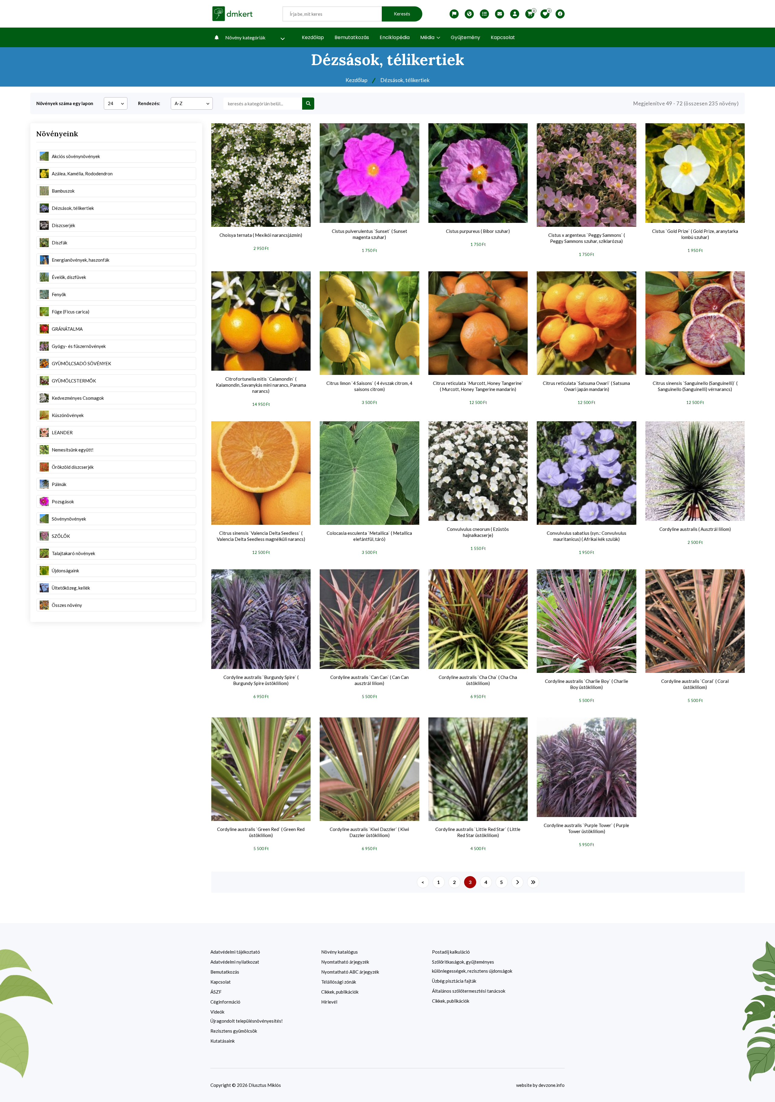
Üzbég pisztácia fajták (454, 981)
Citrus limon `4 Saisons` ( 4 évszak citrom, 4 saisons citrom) (369, 386)
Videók (217, 1011)
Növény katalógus (339, 952)
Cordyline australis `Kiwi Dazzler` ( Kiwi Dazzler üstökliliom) (369, 832)
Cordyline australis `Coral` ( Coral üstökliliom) (695, 684)
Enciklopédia (395, 37)
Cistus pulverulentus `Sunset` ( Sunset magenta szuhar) (369, 234)
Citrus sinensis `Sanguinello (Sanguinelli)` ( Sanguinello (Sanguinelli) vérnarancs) (695, 386)
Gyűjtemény (465, 37)
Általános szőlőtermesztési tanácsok (468, 991)
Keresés (402, 13)
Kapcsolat (503, 37)
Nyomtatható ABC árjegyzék (350, 972)
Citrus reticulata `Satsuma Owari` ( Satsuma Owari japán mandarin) (586, 386)
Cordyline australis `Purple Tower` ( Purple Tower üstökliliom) (586, 828)
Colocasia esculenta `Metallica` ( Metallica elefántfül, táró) (369, 536)
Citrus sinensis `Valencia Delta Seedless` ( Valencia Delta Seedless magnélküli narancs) (261, 536)
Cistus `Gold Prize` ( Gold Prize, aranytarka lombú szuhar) (695, 234)
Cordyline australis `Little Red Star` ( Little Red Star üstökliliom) (477, 832)
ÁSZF (216, 991)
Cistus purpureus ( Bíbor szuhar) (478, 231)
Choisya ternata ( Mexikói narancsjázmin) (260, 235)
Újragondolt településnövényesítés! (246, 1021)
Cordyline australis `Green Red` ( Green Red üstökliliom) (261, 832)
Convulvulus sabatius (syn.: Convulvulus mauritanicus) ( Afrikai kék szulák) (586, 536)
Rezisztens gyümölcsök (233, 1031)
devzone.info (552, 1085)
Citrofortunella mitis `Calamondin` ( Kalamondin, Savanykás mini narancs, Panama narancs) (261, 385)
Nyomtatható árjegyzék (345, 962)
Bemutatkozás (352, 37)
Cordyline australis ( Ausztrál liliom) (695, 529)
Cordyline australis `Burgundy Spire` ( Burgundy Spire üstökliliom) (260, 680)
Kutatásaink (222, 1041)
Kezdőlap (313, 37)
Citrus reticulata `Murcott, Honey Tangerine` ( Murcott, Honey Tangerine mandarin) (478, 386)
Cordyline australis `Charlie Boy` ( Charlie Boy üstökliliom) (586, 684)
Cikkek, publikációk (339, 991)
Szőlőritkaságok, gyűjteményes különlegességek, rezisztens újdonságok (472, 966)
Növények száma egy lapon (64, 103)
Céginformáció (225, 1001)
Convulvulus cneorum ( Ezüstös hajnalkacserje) (478, 532)
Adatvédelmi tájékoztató (235, 952)
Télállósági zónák (338, 982)
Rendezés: (149, 103)
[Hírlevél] (499, 13)
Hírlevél (329, 1001)
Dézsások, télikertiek (405, 80)
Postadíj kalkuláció (451, 952)
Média (428, 37)
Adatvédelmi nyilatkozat (234, 962)
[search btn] (308, 104)
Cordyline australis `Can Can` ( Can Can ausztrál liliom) (369, 680)
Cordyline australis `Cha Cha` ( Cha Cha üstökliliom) (478, 680)
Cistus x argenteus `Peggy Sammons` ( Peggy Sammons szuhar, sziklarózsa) (586, 238)
